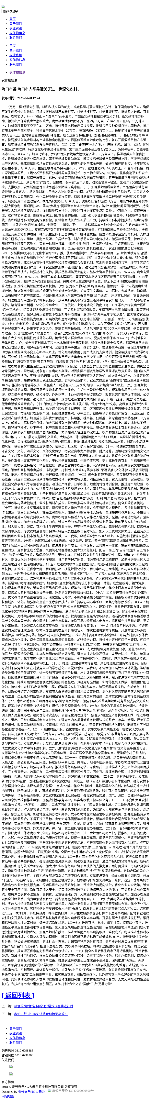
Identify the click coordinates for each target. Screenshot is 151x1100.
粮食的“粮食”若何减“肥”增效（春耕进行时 (43, 1006)
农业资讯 (15, 28)
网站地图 (8, 1096)
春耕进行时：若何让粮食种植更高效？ (41, 1014)
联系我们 (15, 37)
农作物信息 (17, 33)
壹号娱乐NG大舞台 (31, 1091)
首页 (12, 19)
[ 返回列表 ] (18, 995)
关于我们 (15, 23)
